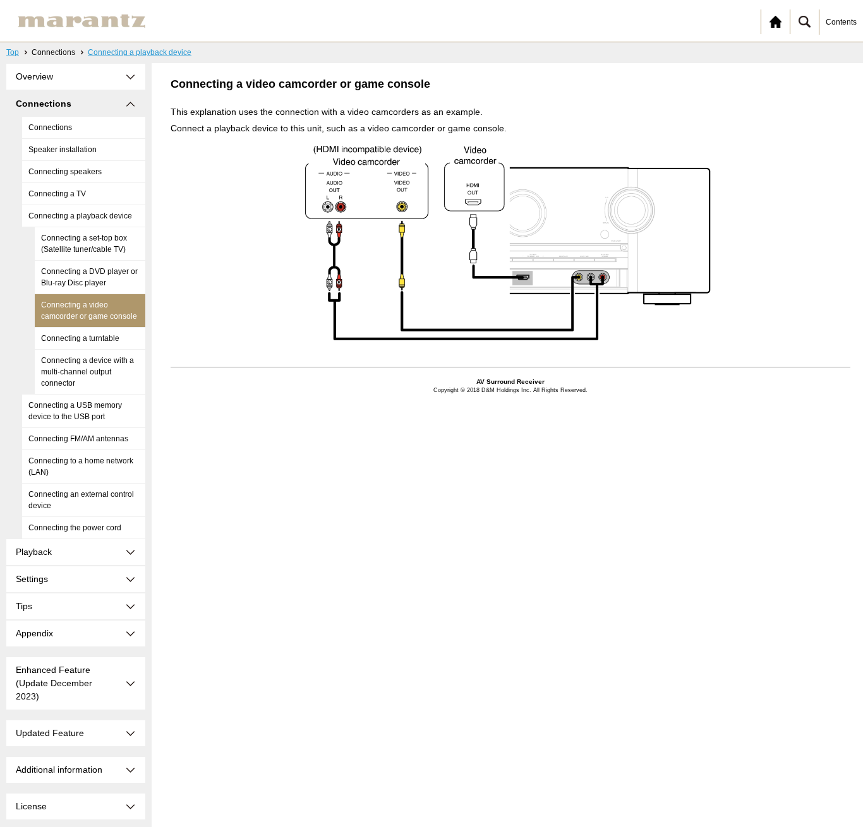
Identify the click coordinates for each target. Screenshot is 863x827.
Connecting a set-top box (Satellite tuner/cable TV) (84, 244)
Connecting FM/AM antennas (78, 438)
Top (12, 52)
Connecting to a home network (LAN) (80, 466)
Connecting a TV (57, 193)
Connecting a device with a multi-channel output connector (87, 372)
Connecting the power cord (74, 527)
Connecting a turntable (80, 338)
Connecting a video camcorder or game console (89, 310)
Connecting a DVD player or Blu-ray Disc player (89, 277)
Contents (841, 22)
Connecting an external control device (81, 500)
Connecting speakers (65, 171)
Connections (50, 127)
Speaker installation (62, 149)
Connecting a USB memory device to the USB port (75, 411)
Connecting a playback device (139, 52)
